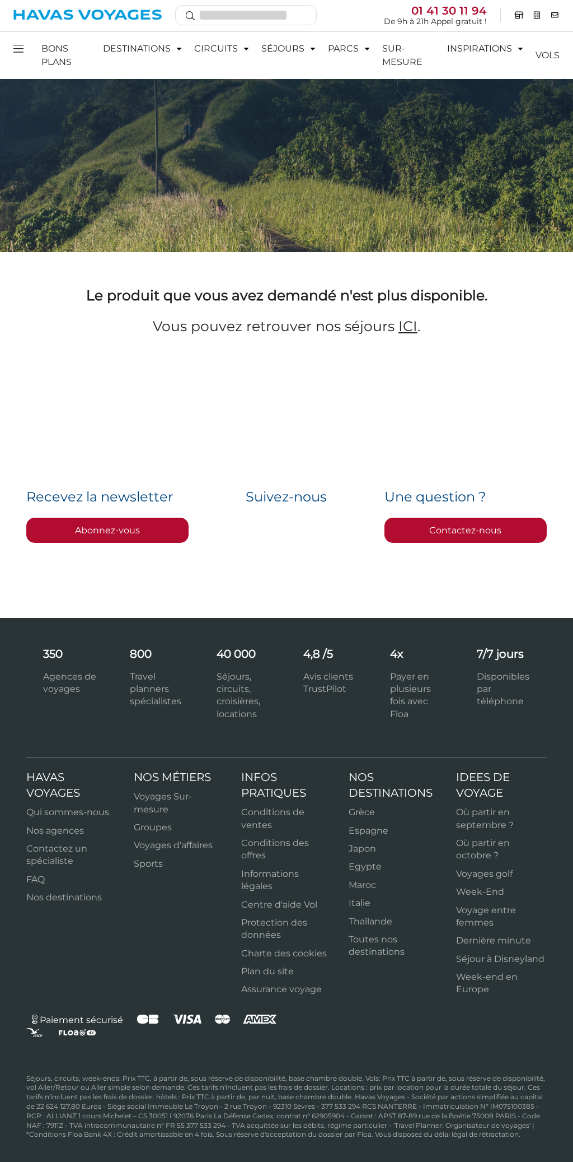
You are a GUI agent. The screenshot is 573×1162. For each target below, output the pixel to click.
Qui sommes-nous (67, 812)
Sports (148, 863)
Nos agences (55, 830)
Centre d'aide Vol (279, 904)
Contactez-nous (465, 530)
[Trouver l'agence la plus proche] (519, 15)
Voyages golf (484, 873)
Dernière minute (493, 940)
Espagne (368, 830)
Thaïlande (370, 921)
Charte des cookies (284, 953)
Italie (359, 903)
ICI (407, 326)
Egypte (365, 866)
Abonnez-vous (107, 530)
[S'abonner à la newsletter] (555, 15)
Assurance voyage (281, 989)
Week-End (480, 891)
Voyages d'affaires (173, 845)
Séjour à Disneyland (500, 959)
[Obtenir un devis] (537, 15)
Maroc (362, 885)
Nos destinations (64, 897)
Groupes (153, 827)
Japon (362, 848)
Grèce (362, 812)
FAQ (35, 879)
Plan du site (267, 971)
